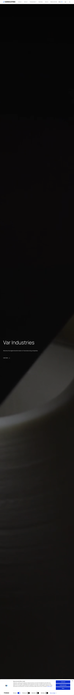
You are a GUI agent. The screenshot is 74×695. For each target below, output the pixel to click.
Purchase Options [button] (33, 1)
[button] (60, 2)
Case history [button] (41, 1)
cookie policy (49, 686)
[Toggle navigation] (70, 2)
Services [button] (25, 1)
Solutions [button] (19, 1)
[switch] (28, 693)
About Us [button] (46, 1)
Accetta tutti (63, 681)
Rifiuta (63, 688)
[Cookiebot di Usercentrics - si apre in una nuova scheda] (6, 693)
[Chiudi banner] (72, 680)
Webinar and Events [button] (53, 1)
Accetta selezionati (63, 685)
